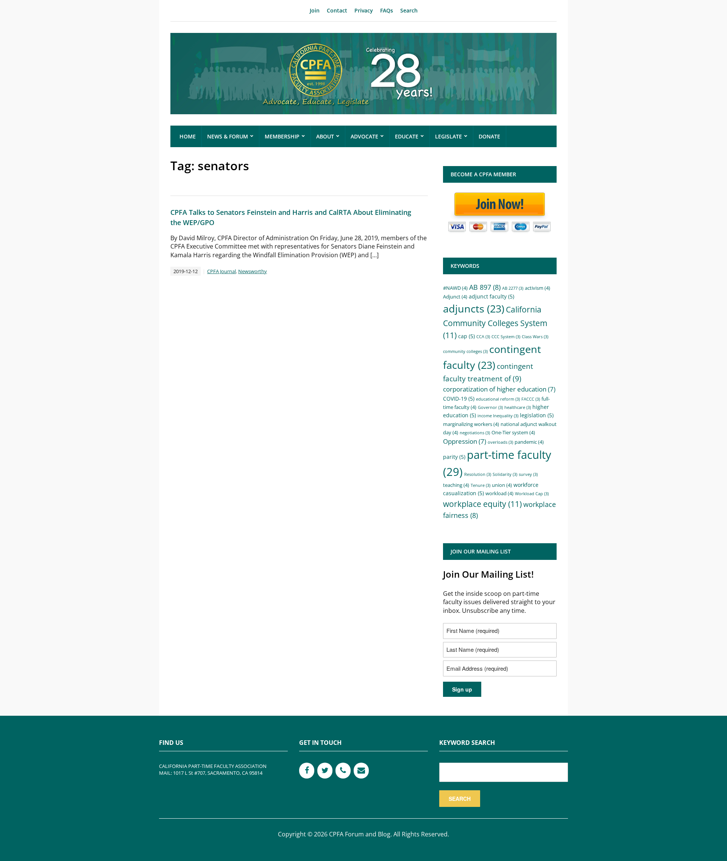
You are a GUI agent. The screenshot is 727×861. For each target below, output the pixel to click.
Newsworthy (252, 271)
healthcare (517, 407)
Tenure (480, 485)
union (502, 485)
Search (409, 10)
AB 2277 (512, 288)
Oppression (464, 441)
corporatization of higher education (499, 389)
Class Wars (535, 336)
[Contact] (361, 771)
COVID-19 (458, 398)
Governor (490, 407)
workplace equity (482, 504)
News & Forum (227, 136)
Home (187, 136)
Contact (337, 10)
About (325, 136)
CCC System (505, 336)
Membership (282, 136)
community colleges (465, 351)
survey (528, 474)
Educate (406, 136)
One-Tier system (513, 432)
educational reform (498, 399)
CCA (483, 336)
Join (315, 10)
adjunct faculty (491, 296)
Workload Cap (532, 493)
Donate (489, 136)
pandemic (529, 441)
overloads (500, 442)
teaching (456, 485)
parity (454, 456)
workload (499, 493)
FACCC (530, 399)
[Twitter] (324, 771)
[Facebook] (306, 771)
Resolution (477, 474)
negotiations (475, 432)
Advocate (364, 136)
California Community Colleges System (495, 322)
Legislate (448, 136)
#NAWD (455, 287)
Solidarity (505, 474)
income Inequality (497, 415)
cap (466, 336)
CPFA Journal (221, 271)
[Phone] (343, 771)
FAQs (386, 10)
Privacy (363, 10)
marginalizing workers (471, 424)
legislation (537, 415)
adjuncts (473, 308)
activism (537, 287)
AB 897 (485, 287)
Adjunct (455, 296)
